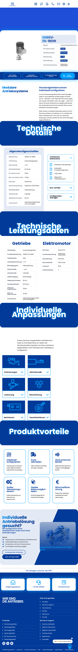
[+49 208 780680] (38, 582)
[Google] (7, 643)
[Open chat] (70, 646)
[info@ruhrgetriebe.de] (13, 582)
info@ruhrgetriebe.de (13, 587)
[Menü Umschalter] (64, 4)
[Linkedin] (3, 643)
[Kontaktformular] (64, 582)
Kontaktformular (64, 587)
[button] (68, 4)
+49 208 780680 (38, 587)
